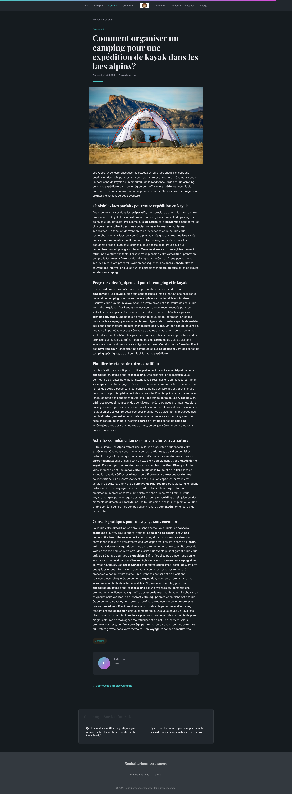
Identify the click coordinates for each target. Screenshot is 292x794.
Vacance (189, 5)
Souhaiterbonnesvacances (146, 763)
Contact (157, 774)
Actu (87, 5)
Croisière (128, 5)
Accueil (96, 19)
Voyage (203, 5)
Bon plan (99, 5)
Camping (113, 5)
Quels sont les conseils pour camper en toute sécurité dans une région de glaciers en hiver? (178, 729)
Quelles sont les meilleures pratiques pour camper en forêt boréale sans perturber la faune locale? (111, 731)
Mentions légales (139, 774)
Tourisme (175, 5)
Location (161, 5)
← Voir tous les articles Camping (112, 685)
